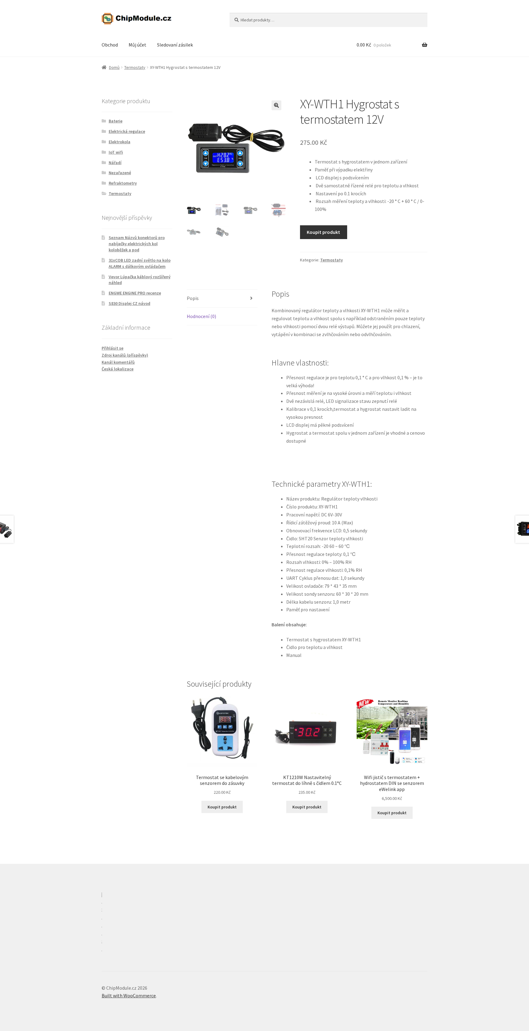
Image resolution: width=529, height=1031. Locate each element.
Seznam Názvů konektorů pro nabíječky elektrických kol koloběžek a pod (137, 244)
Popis (193, 298)
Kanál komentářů (118, 362)
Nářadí (115, 162)
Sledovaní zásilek (175, 45)
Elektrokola (119, 141)
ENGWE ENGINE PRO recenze (135, 293)
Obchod (110, 45)
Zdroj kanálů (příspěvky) (125, 355)
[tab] (222, 299)
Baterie (115, 121)
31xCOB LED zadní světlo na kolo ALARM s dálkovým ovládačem (140, 263)
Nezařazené (120, 172)
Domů (114, 67)
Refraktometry (123, 183)
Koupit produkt (323, 232)
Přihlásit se (112, 348)
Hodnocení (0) (201, 316)
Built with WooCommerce (129, 995)
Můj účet (137, 45)
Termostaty (134, 67)
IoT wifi (116, 152)
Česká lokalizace (117, 369)
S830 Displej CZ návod (129, 303)
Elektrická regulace (127, 131)
